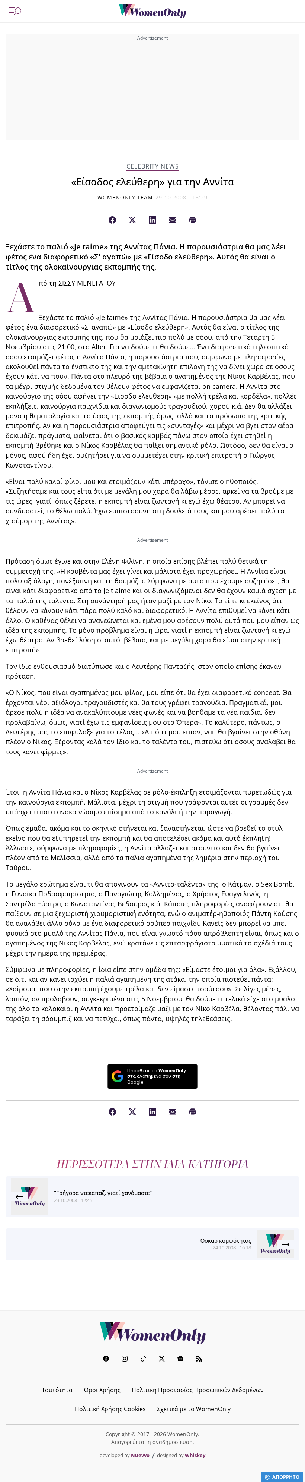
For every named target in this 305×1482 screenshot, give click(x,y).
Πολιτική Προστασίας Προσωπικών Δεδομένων (198, 1390)
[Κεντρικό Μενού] (15, 11)
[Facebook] (112, 220)
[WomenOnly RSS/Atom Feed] (199, 1359)
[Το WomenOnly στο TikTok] (143, 1359)
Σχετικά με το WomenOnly (194, 1409)
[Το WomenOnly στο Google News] (180, 1359)
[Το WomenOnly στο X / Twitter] (161, 1359)
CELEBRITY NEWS (152, 166)
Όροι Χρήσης (102, 1390)
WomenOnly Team (125, 197)
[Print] (192, 220)
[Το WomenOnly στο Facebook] (106, 1359)
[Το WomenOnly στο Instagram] (124, 1359)
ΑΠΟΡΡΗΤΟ (285, 1476)
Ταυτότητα (57, 1390)
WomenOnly (152, 1333)
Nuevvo (140, 1455)
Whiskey (195, 1455)
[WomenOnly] (152, 11)
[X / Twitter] (132, 220)
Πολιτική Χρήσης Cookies (110, 1409)
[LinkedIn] (152, 220)
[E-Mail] (172, 220)
